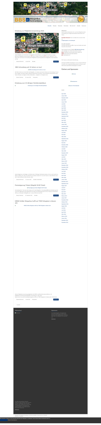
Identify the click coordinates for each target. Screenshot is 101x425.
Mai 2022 (63, 134)
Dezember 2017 (65, 181)
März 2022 (64, 136)
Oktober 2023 (64, 114)
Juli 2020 (63, 148)
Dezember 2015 (65, 220)
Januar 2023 (64, 124)
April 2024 (64, 108)
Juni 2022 (64, 132)
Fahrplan (54, 25)
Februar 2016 (64, 216)
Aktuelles (49, 25)
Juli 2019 (63, 157)
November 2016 (65, 199)
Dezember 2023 (65, 112)
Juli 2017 (63, 187)
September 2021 (65, 138)
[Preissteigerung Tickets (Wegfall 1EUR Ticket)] (37, 187)
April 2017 (64, 191)
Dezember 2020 (65, 144)
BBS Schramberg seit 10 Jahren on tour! (28, 67)
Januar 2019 (64, 163)
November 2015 (65, 222)
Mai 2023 (63, 118)
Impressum (84, 25)
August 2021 (64, 140)
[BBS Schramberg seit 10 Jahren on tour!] (37, 69)
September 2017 (65, 183)
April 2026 (64, 93)
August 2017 (64, 185)
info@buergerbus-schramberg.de (68, 40)
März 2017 (64, 193)
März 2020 (64, 150)
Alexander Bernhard (19, 61)
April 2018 (64, 175)
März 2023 (64, 122)
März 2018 (64, 177)
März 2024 (64, 110)
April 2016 (64, 212)
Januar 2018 (64, 179)
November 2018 (65, 167)
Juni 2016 (64, 210)
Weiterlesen (56, 61)
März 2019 (64, 159)
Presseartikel (35, 77)
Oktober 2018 (64, 169)
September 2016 (65, 204)
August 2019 (64, 155)
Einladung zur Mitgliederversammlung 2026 (29, 31)
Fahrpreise (60, 25)
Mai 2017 (63, 189)
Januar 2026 (64, 95)
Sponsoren (54, 310)
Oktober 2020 (64, 146)
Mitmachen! (18, 310)
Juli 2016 (63, 208)
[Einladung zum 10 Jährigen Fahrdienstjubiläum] (37, 85)
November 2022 (65, 126)
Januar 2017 (64, 197)
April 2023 (64, 120)
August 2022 (64, 130)
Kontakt (78, 25)
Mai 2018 (63, 173)
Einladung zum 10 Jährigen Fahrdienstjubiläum (30, 83)
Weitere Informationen (12, 420)
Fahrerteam (66, 25)
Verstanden (3, 420)
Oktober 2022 (64, 128)
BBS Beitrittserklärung (79, 49)
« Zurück (18, 304)
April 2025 (64, 99)
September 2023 (65, 116)
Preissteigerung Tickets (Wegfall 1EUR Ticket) (30, 185)
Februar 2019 (64, 161)
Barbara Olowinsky (19, 77)
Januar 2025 (64, 101)
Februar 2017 (64, 195)
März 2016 (64, 214)
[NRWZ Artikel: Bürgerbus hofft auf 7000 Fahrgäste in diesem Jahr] (37, 205)
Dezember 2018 (65, 165)
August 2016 (64, 206)
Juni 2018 (64, 171)
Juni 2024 (64, 106)
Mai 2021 (63, 142)
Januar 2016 (64, 218)
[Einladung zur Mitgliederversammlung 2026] (37, 33)
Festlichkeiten (39, 179)
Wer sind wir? (72, 25)
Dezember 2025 (65, 97)
